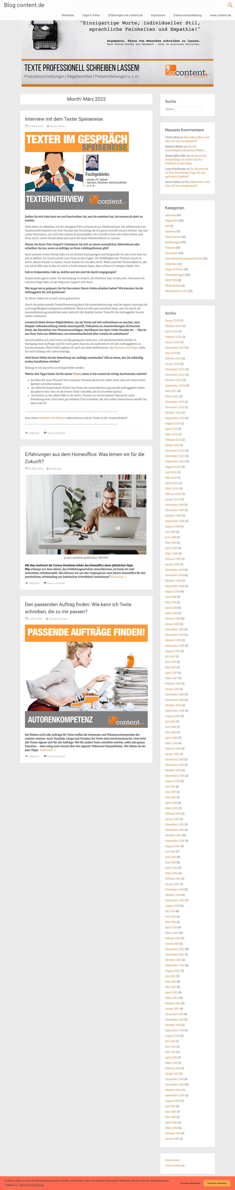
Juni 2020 (171, 472)
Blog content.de (24, 5)
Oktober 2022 (173, 380)
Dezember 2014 (174, 824)
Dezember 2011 (174, 1014)
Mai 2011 (170, 1052)
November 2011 (174, 1019)
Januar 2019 (172, 564)
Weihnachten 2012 (176, 291)
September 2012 (175, 965)
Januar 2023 (172, 363)
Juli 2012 (170, 976)
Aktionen (170, 215)
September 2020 (175, 461)
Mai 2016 (170, 732)
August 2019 (172, 526)
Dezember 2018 (174, 569)
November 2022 (175, 374)
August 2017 (172, 651)
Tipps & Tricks (91, 15)
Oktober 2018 (173, 580)
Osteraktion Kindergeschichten (184, 258)
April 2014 (171, 867)
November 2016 (174, 699)
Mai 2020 (171, 477)
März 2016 (171, 743)
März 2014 (171, 873)
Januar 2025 (172, 320)
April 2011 (171, 1057)
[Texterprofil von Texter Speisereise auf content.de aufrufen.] (77, 210)
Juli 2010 (170, 1106)
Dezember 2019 (174, 504)
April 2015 (171, 802)
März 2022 (172, 396)
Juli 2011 (170, 1041)
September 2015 (174, 775)
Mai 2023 (170, 353)
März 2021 (171, 434)
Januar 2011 (172, 1073)
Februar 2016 (173, 748)
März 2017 (171, 678)
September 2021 (175, 418)
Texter (77, 373)
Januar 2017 (172, 689)
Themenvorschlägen (126, 347)
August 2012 (172, 970)
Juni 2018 (170, 596)
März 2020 (172, 488)
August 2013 (172, 905)
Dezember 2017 (174, 629)
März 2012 (171, 997)
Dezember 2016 (174, 694)
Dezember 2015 (174, 759)
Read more (119, 576)
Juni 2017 (170, 661)
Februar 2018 (173, 618)
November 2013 (174, 889)
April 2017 (171, 672)
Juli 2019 (170, 531)
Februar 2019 (173, 558)
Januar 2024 (172, 342)
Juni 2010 (170, 1111)
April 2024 (171, 331)
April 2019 (171, 548)
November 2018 (174, 575)
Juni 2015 (170, 791)
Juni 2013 (170, 916)
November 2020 (175, 456)
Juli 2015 (170, 786)
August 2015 (172, 781)
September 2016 (174, 710)
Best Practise (173, 236)
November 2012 (174, 954)
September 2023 (175, 347)
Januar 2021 (172, 445)
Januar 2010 (172, 1138)
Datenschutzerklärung (188, 15)
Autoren (170, 231)
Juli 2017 (170, 656)
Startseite (68, 15)
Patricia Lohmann (58, 618)
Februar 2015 (172, 813)
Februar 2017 (172, 683)
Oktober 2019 (173, 515)
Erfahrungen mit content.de (125, 15)
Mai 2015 (170, 797)
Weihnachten (173, 285)
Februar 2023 (173, 358)
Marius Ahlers (57, 126)
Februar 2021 (173, 439)
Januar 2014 (172, 884)
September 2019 (174, 521)
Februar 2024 (173, 336)
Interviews (171, 253)
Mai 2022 (171, 391)
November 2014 (174, 829)
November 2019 (174, 510)
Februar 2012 (173, 1003)
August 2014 (172, 846)
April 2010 (171, 1122)
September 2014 (174, 840)
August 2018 (172, 591)
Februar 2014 (173, 878)
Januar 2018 (172, 624)
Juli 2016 (170, 721)
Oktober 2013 (173, 894)
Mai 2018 (170, 602)
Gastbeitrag (55, 468)
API (167, 226)
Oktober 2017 (173, 640)
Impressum (158, 15)
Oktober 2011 (173, 1024)
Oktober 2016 (173, 705)
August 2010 (172, 1100)
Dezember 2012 (174, 949)
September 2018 (174, 586)
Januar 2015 (172, 819)
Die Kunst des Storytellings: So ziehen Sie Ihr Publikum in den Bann (186, 159)
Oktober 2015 (173, 770)
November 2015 (174, 764)
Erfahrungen (172, 242)
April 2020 (171, 483)
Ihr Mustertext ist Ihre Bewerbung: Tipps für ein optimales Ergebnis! (186, 172)
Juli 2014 (170, 851)
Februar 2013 (172, 938)
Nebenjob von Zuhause (52, 417)
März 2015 (171, 808)
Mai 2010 (170, 1117)
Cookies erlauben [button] (217, 1183)
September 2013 (174, 900)
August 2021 (172, 423)
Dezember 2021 (174, 401)
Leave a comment (56, 433)
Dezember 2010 (174, 1079)
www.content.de (220, 15)
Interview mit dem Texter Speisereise (64, 119)
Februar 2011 (172, 1068)
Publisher (171, 264)
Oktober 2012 (173, 959)
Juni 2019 (170, 537)
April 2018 (171, 607)
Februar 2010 (173, 1133)
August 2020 (173, 466)
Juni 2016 (170, 726)
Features (170, 247)
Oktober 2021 (173, 412)
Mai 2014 (170, 862)
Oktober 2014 (173, 835)
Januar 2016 (172, 754)
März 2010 (171, 1127)
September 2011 (174, 1030)
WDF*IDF (171, 280)
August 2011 (172, 1035)
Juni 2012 (170, 981)
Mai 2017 (170, 667)
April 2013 (171, 927)
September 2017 (174, 645)
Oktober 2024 (173, 326)
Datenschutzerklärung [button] (31, 1185)
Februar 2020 (173, 493)
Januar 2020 (172, 499)
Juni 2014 (170, 857)
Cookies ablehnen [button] (190, 1183)
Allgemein (34, 433)
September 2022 (175, 385)
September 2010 (174, 1095)
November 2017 (174, 634)
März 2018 (171, 613)
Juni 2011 (170, 1046)
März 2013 (171, 932)
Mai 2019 (170, 542)
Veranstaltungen (175, 274)
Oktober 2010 (173, 1090)
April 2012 (171, 992)
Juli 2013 (170, 911)
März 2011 (171, 1062)
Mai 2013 (170, 922)
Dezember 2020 (175, 450)
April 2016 (171, 737)
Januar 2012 (172, 1008)
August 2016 (172, 716)
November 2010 (174, 1084)
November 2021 (174, 407)
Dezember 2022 (175, 369)
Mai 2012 (170, 987)
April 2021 (171, 428)
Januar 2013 (172, 943)
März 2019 (171, 553)
